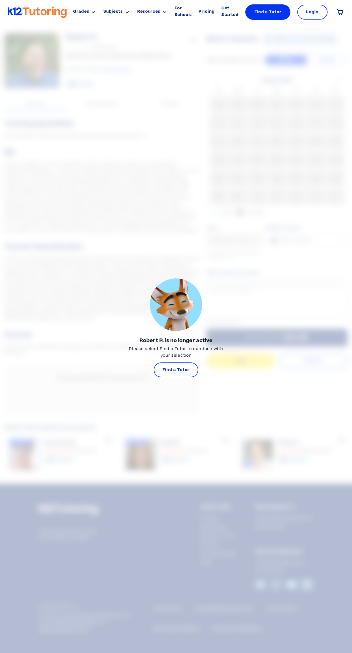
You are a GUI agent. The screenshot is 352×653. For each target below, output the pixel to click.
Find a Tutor (267, 12)
